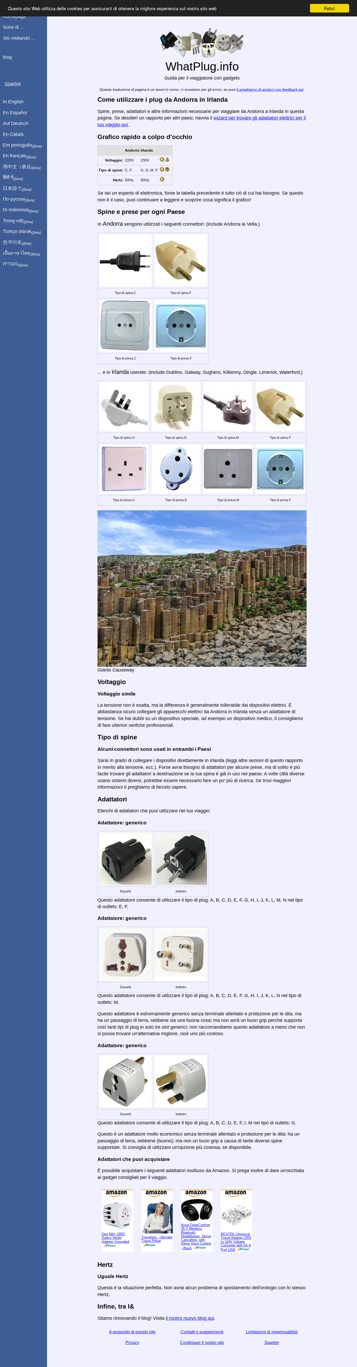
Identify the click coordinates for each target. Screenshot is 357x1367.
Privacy (132, 1342)
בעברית (15, 264)
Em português (22, 145)
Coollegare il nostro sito (202, 1342)
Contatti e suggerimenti (202, 1332)
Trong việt (18, 221)
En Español (15, 112)
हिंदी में (13, 178)
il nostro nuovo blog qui (190, 1318)
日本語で (17, 188)
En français (19, 156)
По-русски (19, 199)
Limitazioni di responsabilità (272, 1332)
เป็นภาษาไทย (21, 253)
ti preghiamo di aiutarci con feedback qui (270, 90)
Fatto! (329, 8)
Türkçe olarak (22, 232)
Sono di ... (13, 27)
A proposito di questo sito (132, 1332)
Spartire (271, 1342)
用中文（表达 (22, 167)
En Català (13, 134)
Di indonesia (21, 210)
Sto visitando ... (19, 38)
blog (7, 57)
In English (13, 101)
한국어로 (17, 242)
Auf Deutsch (15, 123)
